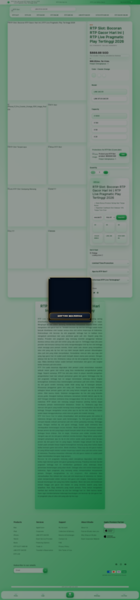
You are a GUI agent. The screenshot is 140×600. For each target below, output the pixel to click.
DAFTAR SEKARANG (70, 316)
